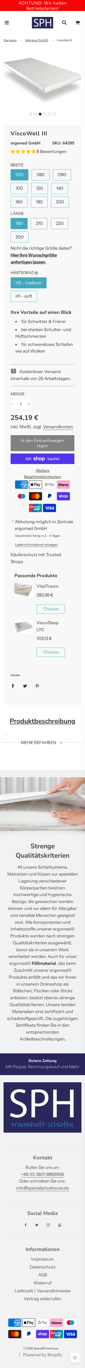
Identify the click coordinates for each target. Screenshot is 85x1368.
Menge (18, 393)
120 (39, 188)
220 (60, 223)
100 (19, 188)
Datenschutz (42, 1267)
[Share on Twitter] (25, 686)
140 (59, 188)
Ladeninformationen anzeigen (36, 544)
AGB (42, 1275)
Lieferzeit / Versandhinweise (43, 1291)
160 (19, 202)
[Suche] (64, 23)
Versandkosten (58, 426)
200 (60, 202)
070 (19, 174)
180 (39, 202)
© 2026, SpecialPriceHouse (40, 1348)
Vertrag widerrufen (42, 1298)
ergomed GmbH (25, 143)
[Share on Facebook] (12, 686)
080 (41, 174)
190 (19, 223)
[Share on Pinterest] (37, 686)
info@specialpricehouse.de (42, 1188)
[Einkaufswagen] (77, 23)
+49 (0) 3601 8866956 (42, 1174)
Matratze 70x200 (36, 40)
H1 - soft (24, 296)
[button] (30, 114)
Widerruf (42, 1283)
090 (62, 174)
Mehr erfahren (39, 742)
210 (39, 223)
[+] (29, 404)
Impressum (42, 1259)
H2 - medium (29, 282)
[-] (12, 404)
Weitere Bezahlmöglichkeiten (42, 473)
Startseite (10, 40)
